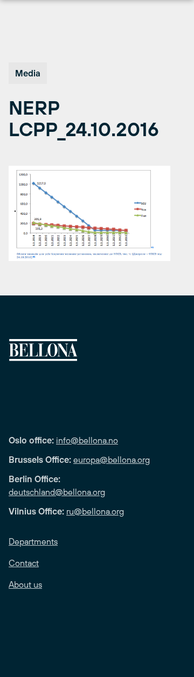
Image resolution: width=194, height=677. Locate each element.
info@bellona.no (87, 440)
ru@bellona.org (95, 511)
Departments (33, 541)
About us (25, 584)
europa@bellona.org (111, 459)
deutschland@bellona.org (57, 492)
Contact (24, 563)
